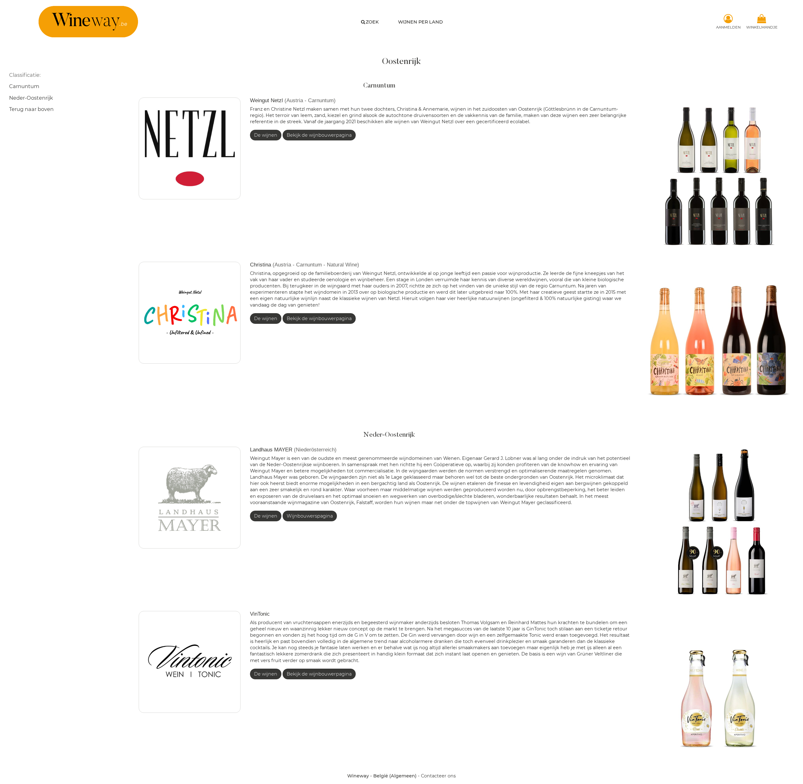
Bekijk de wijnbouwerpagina (319, 135)
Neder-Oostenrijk (31, 98)
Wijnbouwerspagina (310, 516)
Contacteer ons (438, 776)
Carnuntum (24, 86)
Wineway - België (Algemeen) (382, 776)
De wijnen (265, 135)
